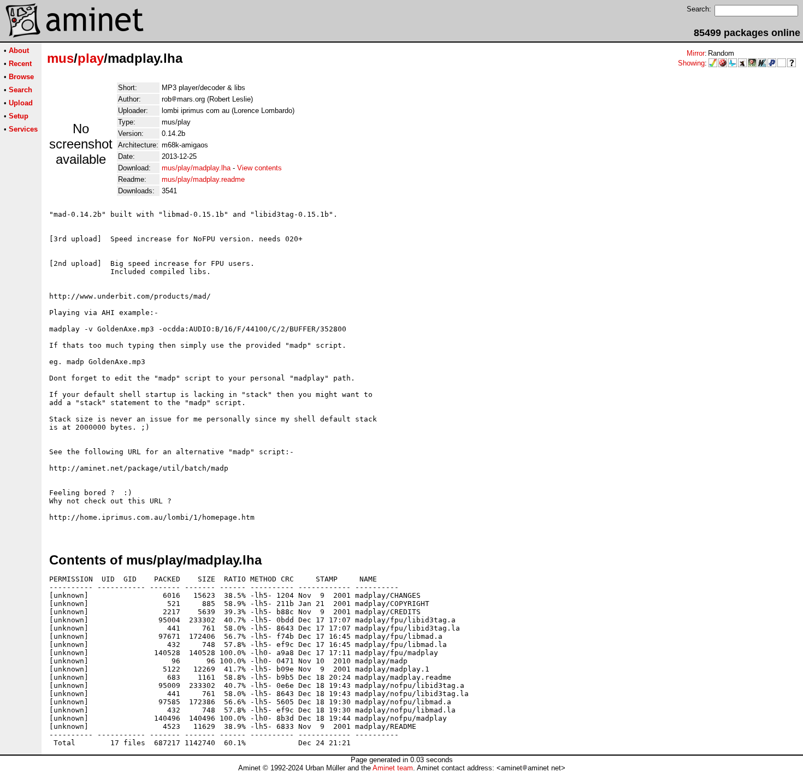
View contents (259, 168)
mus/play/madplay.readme (203, 179)
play (91, 58)
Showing (691, 63)
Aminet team (393, 768)
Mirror (696, 53)
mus (60, 58)
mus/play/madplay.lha (196, 168)
